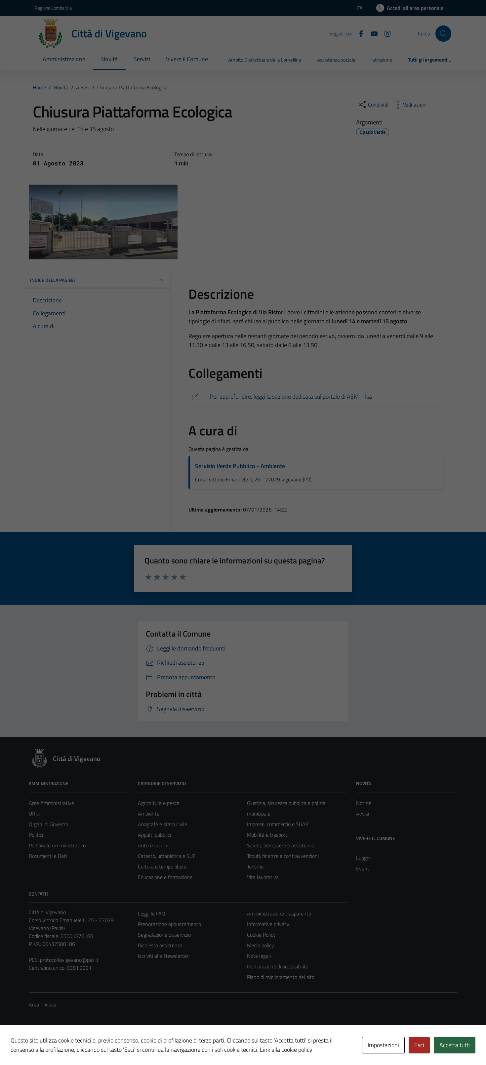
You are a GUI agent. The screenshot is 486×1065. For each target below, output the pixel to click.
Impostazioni (383, 1045)
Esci (419, 1045)
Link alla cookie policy (286, 1049)
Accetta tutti (454, 1045)
